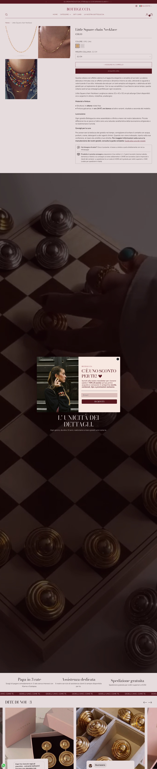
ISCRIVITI (99, 401)
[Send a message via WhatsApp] (3, 765)
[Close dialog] (118, 359)
